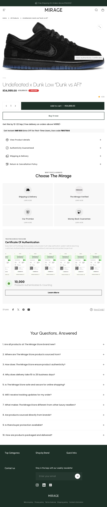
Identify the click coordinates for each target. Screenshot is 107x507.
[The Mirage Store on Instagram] (37, 485)
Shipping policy (62, 502)
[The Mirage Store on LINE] (50, 485)
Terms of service (50, 502)
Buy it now (53, 116)
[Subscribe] (77, 476)
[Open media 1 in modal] (99, 26)
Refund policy (28, 502)
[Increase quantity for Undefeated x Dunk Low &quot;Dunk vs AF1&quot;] (16, 106)
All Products (14, 18)
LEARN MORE (28, 200)
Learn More (53, 292)
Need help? (99, 309)
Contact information (76, 502)
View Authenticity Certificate (89, 57)
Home (5, 18)
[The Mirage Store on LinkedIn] (44, 485)
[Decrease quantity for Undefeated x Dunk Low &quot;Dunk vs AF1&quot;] (6, 106)
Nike (4, 78)
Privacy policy (39, 502)
